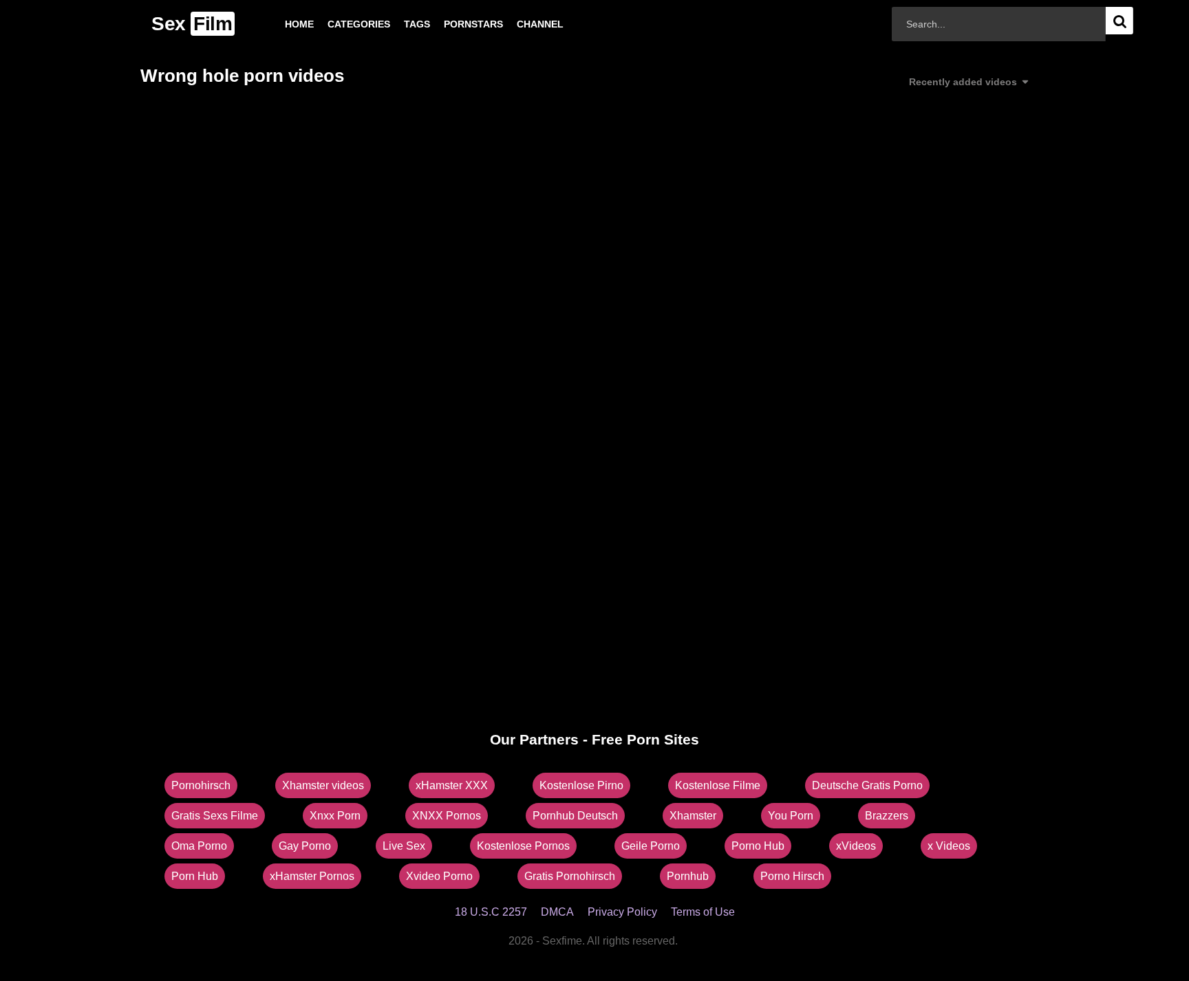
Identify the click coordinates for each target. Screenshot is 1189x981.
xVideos (856, 846)
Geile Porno (650, 846)
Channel (518, 24)
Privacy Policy (622, 912)
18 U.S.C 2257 (491, 912)
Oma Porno (199, 846)
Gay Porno (305, 846)
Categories (337, 24)
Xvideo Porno (439, 876)
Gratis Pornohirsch (569, 876)
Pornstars (451, 24)
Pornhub (688, 876)
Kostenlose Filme (717, 785)
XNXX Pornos (446, 816)
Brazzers (886, 816)
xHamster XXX (452, 785)
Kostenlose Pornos (523, 846)
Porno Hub (757, 846)
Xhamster (693, 816)
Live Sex (404, 846)
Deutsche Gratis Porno (867, 785)
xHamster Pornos (312, 876)
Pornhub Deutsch (575, 816)
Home (277, 24)
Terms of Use (703, 912)
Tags (395, 24)
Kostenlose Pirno (581, 785)
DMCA (557, 912)
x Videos (949, 846)
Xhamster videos (323, 785)
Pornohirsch (201, 785)
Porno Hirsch (792, 876)
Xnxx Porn (335, 816)
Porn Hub (194, 876)
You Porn (790, 816)
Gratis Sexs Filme (214, 816)
